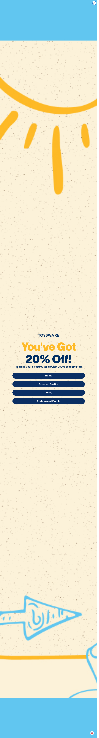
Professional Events (48, 401)
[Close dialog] (94, 3)
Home (48, 375)
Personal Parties (48, 384)
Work (49, 392)
